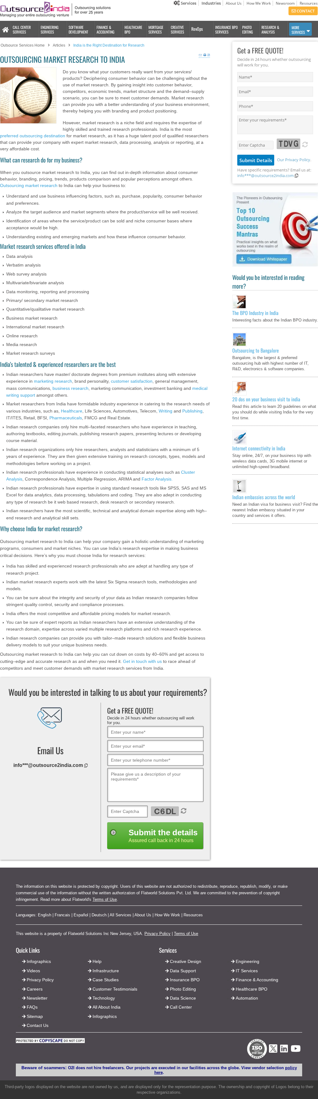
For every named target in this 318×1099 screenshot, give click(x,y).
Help (97, 961)
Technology (104, 998)
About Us (234, 3)
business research (70, 388)
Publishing (192, 410)
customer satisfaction (131, 381)
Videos (33, 970)
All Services (120, 915)
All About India (106, 1007)
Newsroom (285, 3)
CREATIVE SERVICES (177, 29)
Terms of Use (105, 899)
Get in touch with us (142, 661)
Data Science (183, 998)
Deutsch (99, 915)
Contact (305, 11)
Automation (247, 998)
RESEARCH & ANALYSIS (270, 29)
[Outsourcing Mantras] (275, 265)
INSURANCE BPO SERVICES (226, 29)
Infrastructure (106, 970)
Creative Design (185, 961)
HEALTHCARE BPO (133, 29)
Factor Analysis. (157, 479)
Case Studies (106, 979)
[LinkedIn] (284, 1050)
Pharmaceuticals (65, 417)
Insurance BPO (185, 979)
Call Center (181, 1007)
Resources (309, 3)
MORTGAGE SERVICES (155, 29)
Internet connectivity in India (258, 448)
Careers (35, 989)
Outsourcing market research (28, 185)
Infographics (105, 1016)
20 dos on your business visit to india (266, 399)
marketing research (53, 381)
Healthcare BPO (251, 989)
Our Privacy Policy (293, 159)
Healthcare (71, 410)
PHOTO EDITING (247, 29)
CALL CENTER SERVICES (22, 29)
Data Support (183, 970)
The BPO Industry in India (255, 313)
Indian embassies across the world (263, 497)
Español (81, 915)
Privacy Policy (157, 933)
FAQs (32, 1007)
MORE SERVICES (298, 30)
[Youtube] (296, 1050)
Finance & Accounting (257, 979)
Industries (211, 3)
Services (188, 3)
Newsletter (37, 998)
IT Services (247, 970)
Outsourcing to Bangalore (255, 350)
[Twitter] (273, 1054)
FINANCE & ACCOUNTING (105, 29)
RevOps (197, 28)
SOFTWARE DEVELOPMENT (78, 29)
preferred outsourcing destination (32, 135)
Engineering (247, 961)
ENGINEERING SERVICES (49, 29)
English (44, 915)
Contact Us (36, 1025)
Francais (62, 915)
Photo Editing (183, 989)
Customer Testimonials (115, 989)
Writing (165, 410)
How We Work (259, 3)
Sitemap (35, 1016)
